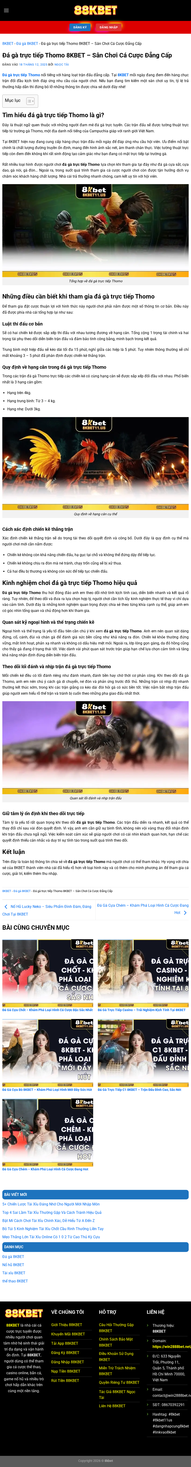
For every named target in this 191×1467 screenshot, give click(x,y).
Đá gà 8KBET (27, 43)
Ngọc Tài (62, 64)
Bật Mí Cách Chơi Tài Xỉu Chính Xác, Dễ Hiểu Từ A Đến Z (48, 1220)
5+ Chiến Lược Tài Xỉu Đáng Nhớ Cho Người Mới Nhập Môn (51, 1204)
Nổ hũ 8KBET (13, 1265)
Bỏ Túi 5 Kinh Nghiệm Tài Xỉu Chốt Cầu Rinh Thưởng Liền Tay (53, 1229)
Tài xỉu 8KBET (13, 1273)
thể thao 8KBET (15, 1281)
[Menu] (6, 10)
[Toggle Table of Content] (28, 101)
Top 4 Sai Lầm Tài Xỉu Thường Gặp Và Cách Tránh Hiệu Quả (52, 1212)
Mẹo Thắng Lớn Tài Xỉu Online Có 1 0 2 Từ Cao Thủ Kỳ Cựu (51, 1237)
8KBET (8, 43)
